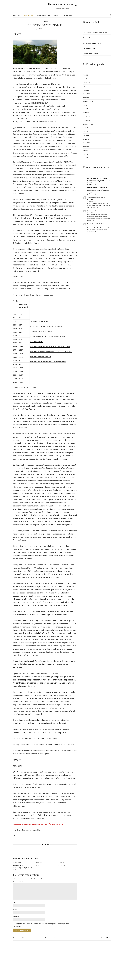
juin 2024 (86, 105)
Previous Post (29, 852)
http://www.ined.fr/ (36, 341)
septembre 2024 (88, 101)
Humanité (45, 21)
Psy (49, 15)
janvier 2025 (86, 94)
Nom (15, 902)
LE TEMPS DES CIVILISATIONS (92, 43)
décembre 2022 (87, 146)
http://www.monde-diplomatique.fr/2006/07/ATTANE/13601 (51, 351)
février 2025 (86, 90)
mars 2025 (86, 86)
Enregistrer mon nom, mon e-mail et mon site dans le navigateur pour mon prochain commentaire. (41, 925)
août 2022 (86, 150)
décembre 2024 (87, 97)
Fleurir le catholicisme (89, 48)
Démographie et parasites (90, 53)
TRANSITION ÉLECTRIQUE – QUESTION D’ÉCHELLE (23, 868)
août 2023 (86, 128)
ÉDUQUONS (62, 866)
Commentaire (18, 882)
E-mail (15, 909)
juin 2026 (86, 75)
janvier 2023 (86, 143)
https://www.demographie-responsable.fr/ (27, 830)
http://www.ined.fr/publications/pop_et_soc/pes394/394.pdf (50, 346)
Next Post (61, 852)
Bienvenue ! (16, 15)
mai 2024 (86, 109)
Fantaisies (56, 15)
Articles (24, 938)
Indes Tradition (87, 38)
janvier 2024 (86, 116)
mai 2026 (86, 79)
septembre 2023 (88, 124)
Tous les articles (67, 15)
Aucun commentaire (49, 29)
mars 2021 (86, 158)
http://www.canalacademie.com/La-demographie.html (48, 362)
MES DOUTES (106, 180)
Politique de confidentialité (47, 938)
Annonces (16, 938)
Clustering (90, 211)
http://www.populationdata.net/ (40, 356)
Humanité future (28, 15)
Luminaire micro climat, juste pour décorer (95, 32)
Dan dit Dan (90, 224)
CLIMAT (38, 866)
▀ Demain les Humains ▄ (62, 4)
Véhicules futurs (41, 15)
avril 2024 (86, 112)
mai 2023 (86, 135)
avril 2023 (86, 139)
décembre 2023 (87, 120)
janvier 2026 (86, 82)
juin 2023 (86, 131)
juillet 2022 (86, 154)
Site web (16, 916)
